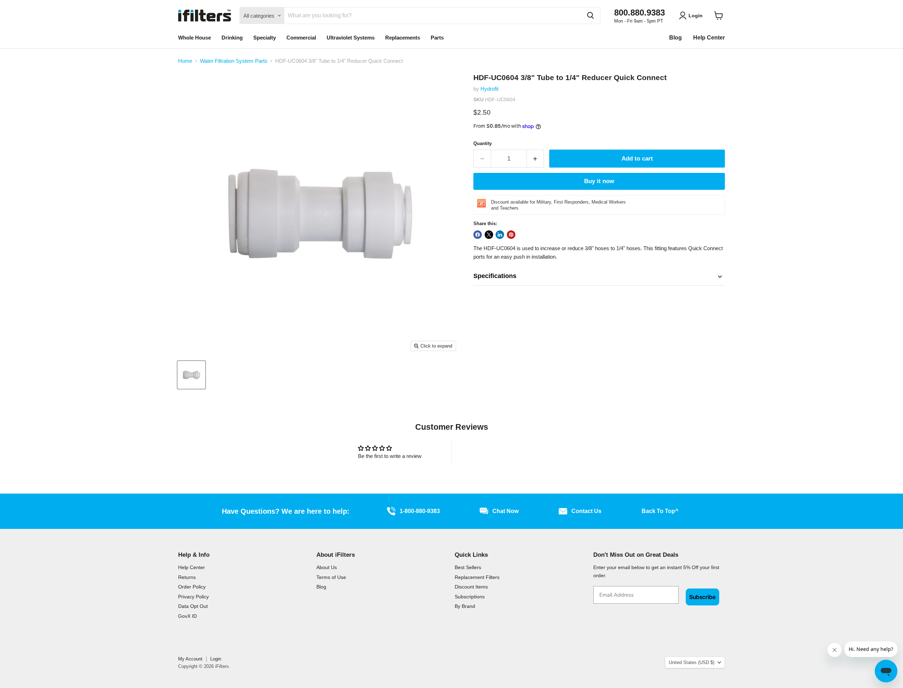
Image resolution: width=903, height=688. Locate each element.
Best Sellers (468, 567)
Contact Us (586, 511)
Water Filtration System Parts (233, 61)
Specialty (264, 38)
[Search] (590, 15)
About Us (326, 567)
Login (215, 659)
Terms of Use (331, 577)
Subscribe (702, 597)
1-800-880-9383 (420, 511)
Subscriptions (470, 596)
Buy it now (599, 181)
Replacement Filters (477, 577)
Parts (437, 38)
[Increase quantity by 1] (535, 159)
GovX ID (187, 616)
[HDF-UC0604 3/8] (191, 375)
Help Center (709, 38)
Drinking (232, 38)
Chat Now (505, 511)
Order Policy (192, 587)
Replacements (402, 38)
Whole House (194, 38)
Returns (187, 577)
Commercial (301, 38)
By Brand (465, 606)
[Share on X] (489, 234)
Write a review (513, 452)
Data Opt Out (193, 606)
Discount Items (471, 587)
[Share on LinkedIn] (500, 234)
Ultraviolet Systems (351, 38)
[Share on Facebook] (477, 234)
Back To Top (660, 511)
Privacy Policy (193, 596)
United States (691, 662)
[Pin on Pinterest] (511, 234)
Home (185, 61)
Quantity (482, 143)
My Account (190, 659)
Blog (675, 38)
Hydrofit (489, 89)
